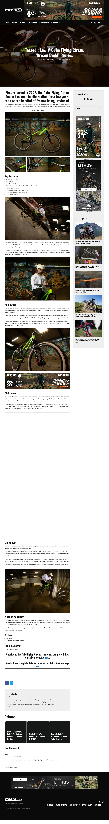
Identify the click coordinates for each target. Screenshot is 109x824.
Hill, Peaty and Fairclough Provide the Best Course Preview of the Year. (87, 242)
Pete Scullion (42, 59)
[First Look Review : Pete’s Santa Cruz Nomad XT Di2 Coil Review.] (16, 732)
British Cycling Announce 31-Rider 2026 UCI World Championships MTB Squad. (87, 266)
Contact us (97, 805)
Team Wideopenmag (61, 805)
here (46, 657)
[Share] (52, 63)
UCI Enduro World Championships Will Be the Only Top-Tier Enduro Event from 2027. (87, 315)
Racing (23, 22)
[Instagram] (95, 22)
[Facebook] (91, 22)
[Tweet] (11, 683)
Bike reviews (32, 22)
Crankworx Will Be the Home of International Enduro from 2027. (87, 291)
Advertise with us (89, 159)
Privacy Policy (87, 805)
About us (50, 805)
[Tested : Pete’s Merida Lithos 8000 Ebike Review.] (59, 732)
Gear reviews (44, 22)
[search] (100, 108)
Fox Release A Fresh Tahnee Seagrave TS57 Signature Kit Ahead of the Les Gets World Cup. (87, 340)
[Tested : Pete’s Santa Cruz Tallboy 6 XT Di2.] (37, 732)
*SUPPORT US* (56, 22)
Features (14, 22)
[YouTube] (99, 22)
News (7, 22)
